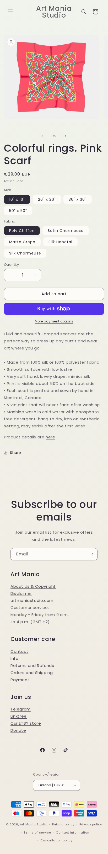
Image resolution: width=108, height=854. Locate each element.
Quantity (11, 264)
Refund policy (63, 824)
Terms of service (37, 832)
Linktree (18, 716)
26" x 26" (47, 199)
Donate (18, 730)
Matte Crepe (22, 242)
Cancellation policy (56, 840)
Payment (19, 679)
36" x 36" (78, 199)
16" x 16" (17, 199)
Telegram (20, 709)
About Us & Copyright (33, 586)
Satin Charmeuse (66, 230)
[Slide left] (42, 136)
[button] (10, 12)
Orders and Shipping (31, 672)
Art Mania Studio (33, 824)
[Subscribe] (91, 554)
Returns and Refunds (32, 665)
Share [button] (15, 452)
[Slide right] (65, 136)
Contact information (72, 832)
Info (14, 658)
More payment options (54, 321)
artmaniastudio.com (31, 600)
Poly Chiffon (22, 230)
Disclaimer (21, 593)
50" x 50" (18, 210)
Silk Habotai (60, 242)
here (50, 437)
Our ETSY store (25, 723)
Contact (19, 651)
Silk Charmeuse (25, 253)
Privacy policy (90, 824)
